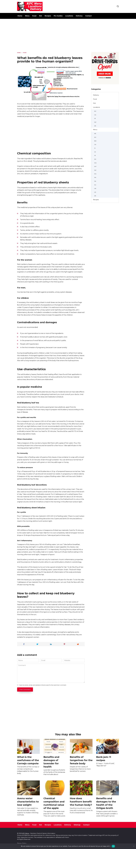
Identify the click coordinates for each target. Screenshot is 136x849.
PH (95, 174)
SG (95, 185)
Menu (27, 16)
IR (95, 118)
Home (20, 16)
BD (95, 141)
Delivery (79, 16)
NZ (95, 122)
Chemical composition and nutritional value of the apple (53, 803)
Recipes (48, 16)
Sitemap (77, 825)
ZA (95, 126)
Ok (113, 846)
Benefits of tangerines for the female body (81, 760)
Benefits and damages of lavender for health (51, 762)
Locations (69, 16)
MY (95, 166)
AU (95, 111)
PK (95, 177)
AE (95, 133)
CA (95, 115)
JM (95, 159)
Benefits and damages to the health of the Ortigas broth (106, 803)
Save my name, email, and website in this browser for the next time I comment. (42, 685)
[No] (134, 846)
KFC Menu (25, 833)
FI (95, 148)
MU (95, 163)
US (95, 192)
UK (95, 188)
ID (95, 152)
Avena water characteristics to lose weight (28, 801)
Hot (40, 16)
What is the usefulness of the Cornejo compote (28, 760)
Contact (88, 16)
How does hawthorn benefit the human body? (81, 801)
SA (95, 181)
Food (34, 16)
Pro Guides (58, 16)
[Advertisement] (68, 37)
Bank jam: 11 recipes (103, 759)
